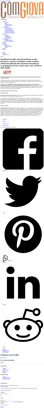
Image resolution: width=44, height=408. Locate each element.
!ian (10, 390)
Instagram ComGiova (7, 377)
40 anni (4, 369)
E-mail (1, 400)
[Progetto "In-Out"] (7, 74)
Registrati (2, 406)
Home (4, 52)
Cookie (35, 388)
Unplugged (5, 350)
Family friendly (5, 352)
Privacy (32, 388)
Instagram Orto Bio (6, 378)
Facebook (4, 376)
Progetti (4, 53)
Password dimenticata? (19, 401)
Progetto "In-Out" (6, 54)
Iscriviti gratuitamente (4, 386)
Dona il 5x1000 (3, 357)
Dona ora (2, 362)
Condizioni (28, 388)
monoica (6, 390)
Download (5, 372)
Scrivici (4, 371)
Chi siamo (4, 368)
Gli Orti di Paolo (6, 370)
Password (2, 401)
